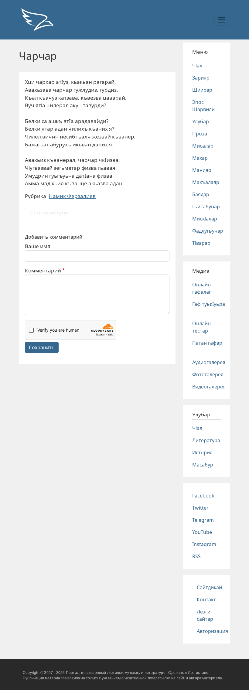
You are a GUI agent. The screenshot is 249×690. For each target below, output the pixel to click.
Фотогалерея (207, 374)
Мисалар (202, 145)
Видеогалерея (209, 386)
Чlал (197, 65)
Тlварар (201, 243)
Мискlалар (204, 218)
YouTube (202, 532)
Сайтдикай (209, 587)
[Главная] (37, 19)
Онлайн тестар (201, 327)
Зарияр (201, 77)
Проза (199, 133)
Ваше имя (37, 246)
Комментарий (43, 270)
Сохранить (42, 347)
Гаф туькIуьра (208, 304)
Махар (200, 158)
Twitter (200, 507)
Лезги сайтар (205, 615)
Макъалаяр (205, 182)
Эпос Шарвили (203, 106)
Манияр (201, 170)
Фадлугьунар (207, 230)
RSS (196, 556)
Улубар (200, 121)
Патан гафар (207, 343)
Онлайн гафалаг (201, 288)
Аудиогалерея (208, 362)
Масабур (202, 464)
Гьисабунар (206, 206)
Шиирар (202, 90)
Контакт (206, 599)
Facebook (203, 495)
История (202, 452)
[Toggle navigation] (221, 20)
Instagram (204, 544)
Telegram (203, 520)
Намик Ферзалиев (72, 196)
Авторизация (212, 631)
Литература (206, 440)
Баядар (200, 194)
